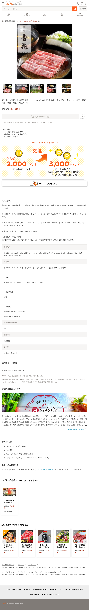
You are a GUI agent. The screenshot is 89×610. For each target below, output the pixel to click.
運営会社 (27, 589)
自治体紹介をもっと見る (75, 429)
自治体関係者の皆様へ (40, 589)
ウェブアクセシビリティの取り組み (71, 589)
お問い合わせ (34, 595)
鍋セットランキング (35, 572)
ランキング (27, 15)
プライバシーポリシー (13, 589)
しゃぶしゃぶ (32, 565)
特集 (62, 15)
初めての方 (80, 15)
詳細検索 (83, 9)
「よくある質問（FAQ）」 (45, 469)
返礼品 (9, 15)
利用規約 (53, 589)
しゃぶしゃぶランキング (53, 572)
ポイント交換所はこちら (48, 184)
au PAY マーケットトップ (50, 595)
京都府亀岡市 (10, 21)
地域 (44, 15)
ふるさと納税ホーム (8, 565)
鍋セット (21, 565)
